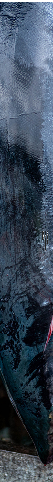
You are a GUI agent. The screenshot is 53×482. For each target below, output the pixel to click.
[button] (52, 241)
